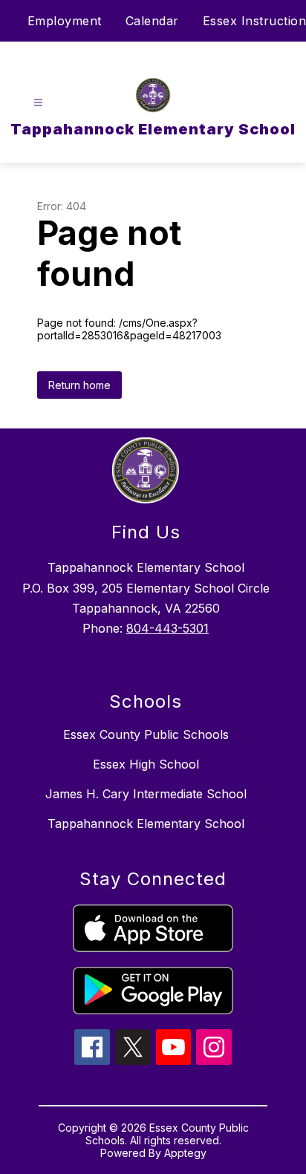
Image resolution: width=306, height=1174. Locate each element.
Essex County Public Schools (146, 734)
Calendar (152, 20)
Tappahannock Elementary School (146, 823)
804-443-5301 (167, 628)
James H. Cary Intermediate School (146, 793)
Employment (64, 20)
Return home (79, 385)
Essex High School (146, 764)
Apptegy (185, 1153)
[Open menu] (38, 102)
